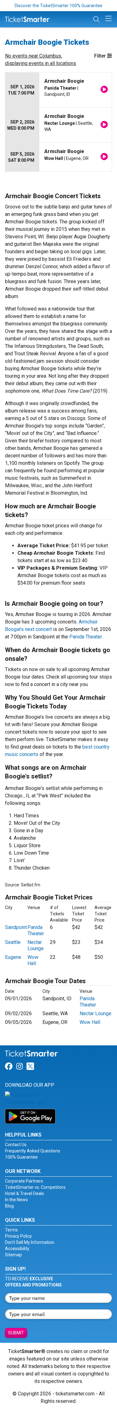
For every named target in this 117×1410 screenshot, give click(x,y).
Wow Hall (32, 960)
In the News (16, 1199)
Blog (9, 1205)
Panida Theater (85, 637)
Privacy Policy (18, 1236)
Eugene (13, 957)
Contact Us (16, 1144)
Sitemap (13, 1254)
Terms (11, 1229)
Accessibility (17, 1248)
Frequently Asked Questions (32, 1150)
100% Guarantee (21, 1157)
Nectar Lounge (35, 945)
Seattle (13, 942)
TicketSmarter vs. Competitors (35, 1187)
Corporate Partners (24, 1181)
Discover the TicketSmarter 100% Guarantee (58, 5)
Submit (16, 1332)
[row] (58, 90)
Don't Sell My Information (29, 1242)
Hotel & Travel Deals (24, 1193)
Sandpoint (16, 927)
